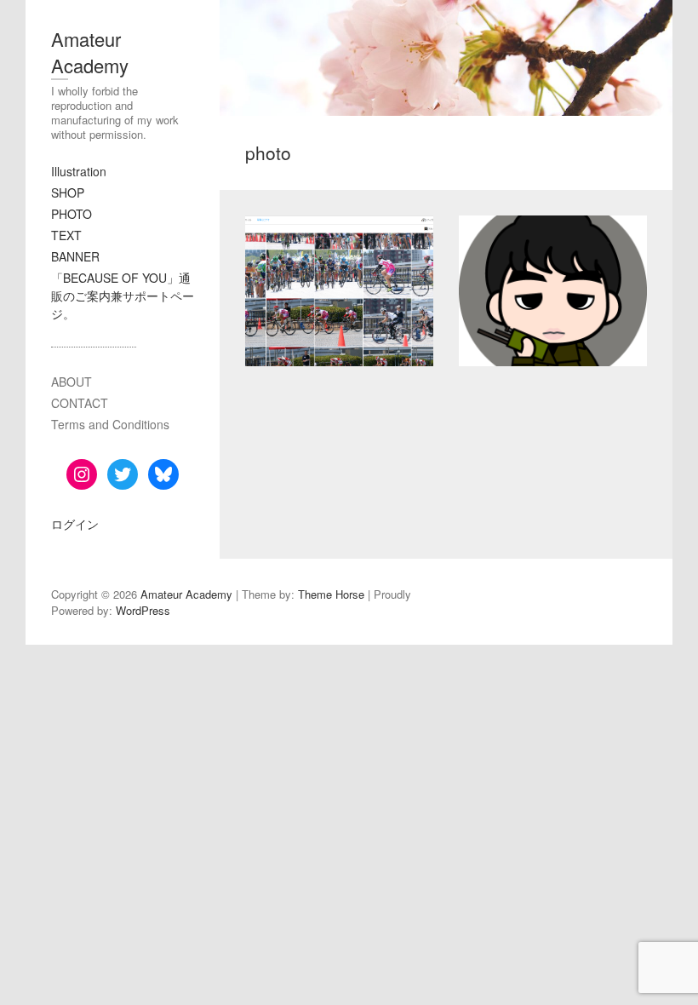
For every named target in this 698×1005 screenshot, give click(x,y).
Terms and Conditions (110, 424)
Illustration (78, 171)
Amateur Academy (90, 52)
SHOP (67, 192)
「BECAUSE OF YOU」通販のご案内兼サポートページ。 (122, 295)
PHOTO (71, 213)
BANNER (75, 256)
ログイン (75, 523)
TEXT (66, 235)
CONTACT (79, 402)
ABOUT (71, 381)
